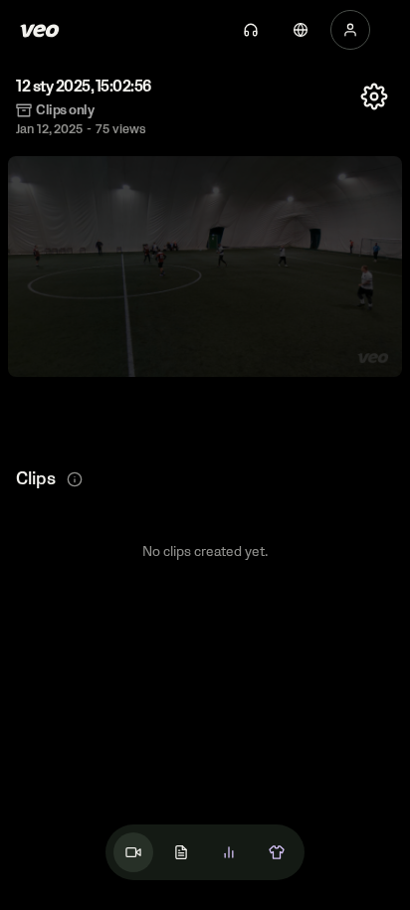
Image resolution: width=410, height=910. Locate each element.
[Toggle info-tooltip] (75, 479)
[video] (133, 852)
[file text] (181, 852)
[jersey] (277, 852)
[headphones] (251, 30)
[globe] (300, 30)
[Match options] (374, 96)
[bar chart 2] (229, 852)
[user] (350, 30)
